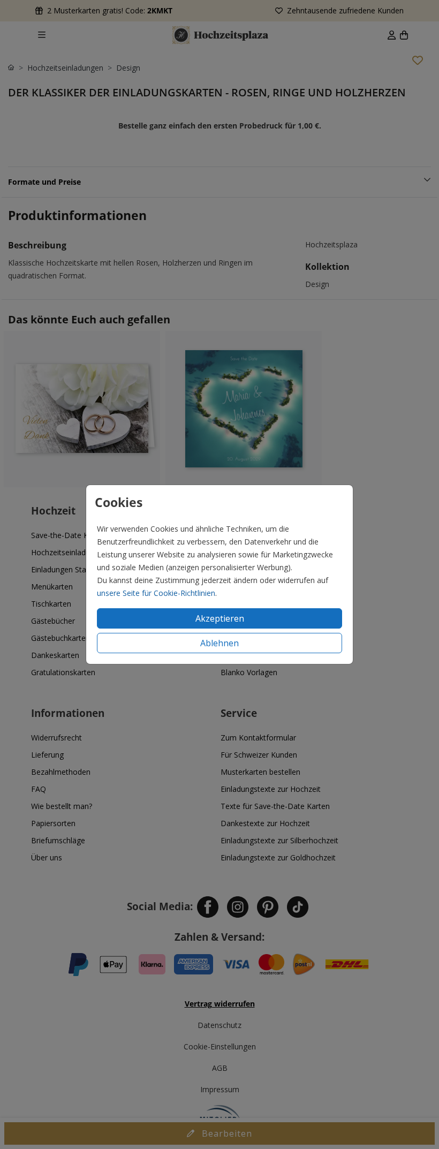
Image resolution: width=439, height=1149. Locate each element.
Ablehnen (219, 643)
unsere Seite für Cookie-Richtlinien (156, 593)
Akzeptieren (219, 618)
